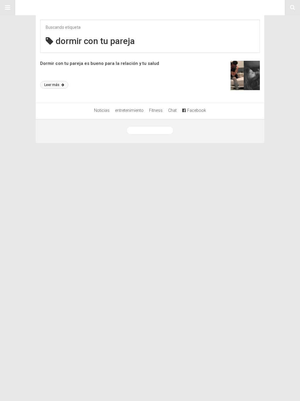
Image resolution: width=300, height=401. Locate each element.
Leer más (52, 85)
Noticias (102, 110)
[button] (7, 7)
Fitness (156, 110)
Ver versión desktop (152, 130)
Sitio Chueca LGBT (150, 7)
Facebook (196, 110)
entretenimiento (129, 110)
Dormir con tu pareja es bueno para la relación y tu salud (99, 63)
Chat (172, 110)
